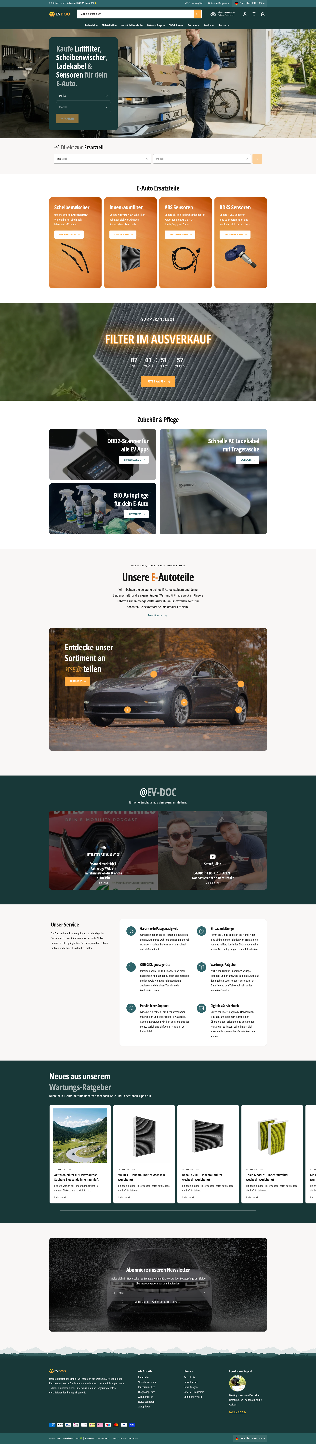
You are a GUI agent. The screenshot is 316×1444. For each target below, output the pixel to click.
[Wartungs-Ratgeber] (254, 14)
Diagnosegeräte (132, 460)
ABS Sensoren (145, 1396)
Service (207, 25)
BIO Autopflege (154, 25)
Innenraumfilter (146, 1387)
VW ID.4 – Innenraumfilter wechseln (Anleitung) (141, 1177)
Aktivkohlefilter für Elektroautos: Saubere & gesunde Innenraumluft (76, 1177)
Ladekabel (90, 25)
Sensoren (192, 25)
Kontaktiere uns (237, 1411)
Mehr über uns (156, 615)
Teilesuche (76, 681)
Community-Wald (196, 3)
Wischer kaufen (67, 234)
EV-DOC (59, 1438)
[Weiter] (257, 159)
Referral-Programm (220, 3)
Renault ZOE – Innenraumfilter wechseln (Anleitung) (202, 1177)
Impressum (89, 1438)
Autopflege (135, 514)
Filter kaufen (121, 234)
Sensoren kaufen (179, 234)
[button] (263, 14)
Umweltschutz (191, 1382)
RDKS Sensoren (146, 1401)
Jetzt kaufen (156, 381)
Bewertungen (191, 1387)
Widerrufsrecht (103, 1438)
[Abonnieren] (204, 1293)
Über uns (222, 25)
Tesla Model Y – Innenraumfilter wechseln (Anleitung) (267, 1177)
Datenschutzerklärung (128, 1438)
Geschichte (189, 1377)
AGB (115, 1438)
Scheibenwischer (147, 1382)
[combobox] (139, 14)
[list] (158, 242)
